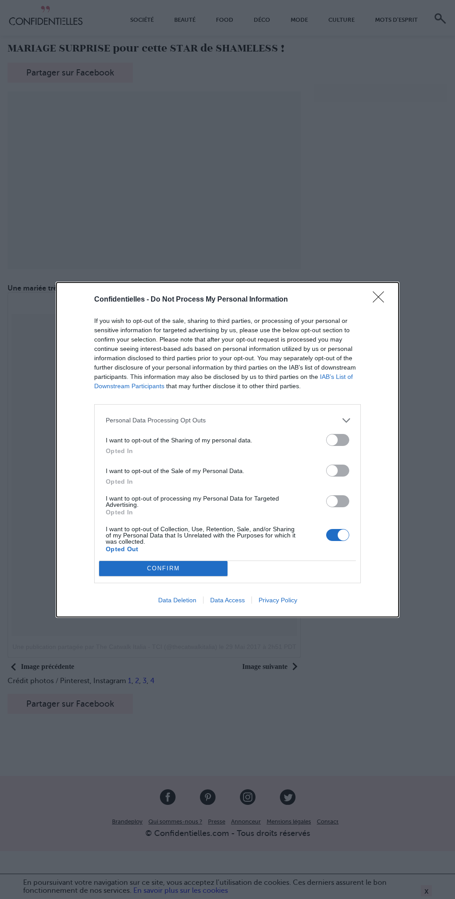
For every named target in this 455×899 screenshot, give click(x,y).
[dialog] (227, 449)
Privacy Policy (278, 600)
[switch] (337, 440)
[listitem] (227, 420)
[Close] (381, 299)
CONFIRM (163, 568)
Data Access (227, 600)
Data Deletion (177, 600)
